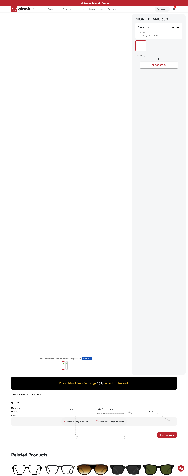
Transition (87, 358)
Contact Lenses (96, 9)
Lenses (81, 9)
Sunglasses (68, 9)
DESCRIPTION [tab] (20, 394)
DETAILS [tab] (36, 394)
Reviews (112, 9)
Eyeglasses (53, 9)
